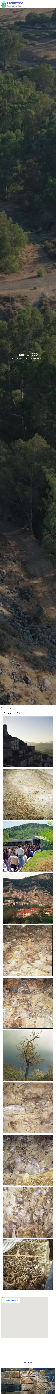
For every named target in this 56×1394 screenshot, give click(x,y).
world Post (25, 358)
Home (15, 358)
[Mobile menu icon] (52, 4)
